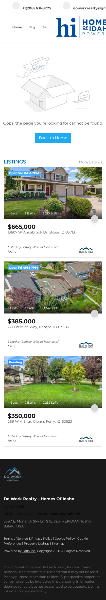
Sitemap (58, 543)
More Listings (90, 162)
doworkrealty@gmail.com (59, 514)
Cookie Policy (65, 538)
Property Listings (36, 543)
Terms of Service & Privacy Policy (28, 538)
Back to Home (53, 137)
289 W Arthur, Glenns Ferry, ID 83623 (40, 421)
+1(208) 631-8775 (18, 514)
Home (17, 27)
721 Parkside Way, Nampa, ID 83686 (38, 327)
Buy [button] (32, 27)
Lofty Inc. (29, 551)
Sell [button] (46, 27)
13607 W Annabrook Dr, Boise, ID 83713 (41, 232)
